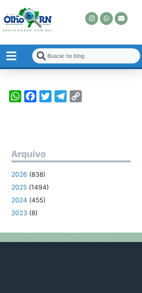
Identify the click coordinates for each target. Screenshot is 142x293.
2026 (19, 174)
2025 (19, 187)
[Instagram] (91, 18)
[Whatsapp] (106, 18)
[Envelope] (121, 18)
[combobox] (86, 55)
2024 (19, 200)
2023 (19, 213)
